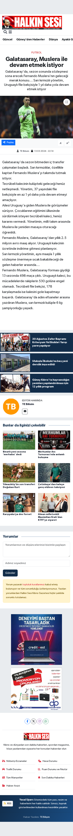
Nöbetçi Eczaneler (16, 761)
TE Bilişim (45, 817)
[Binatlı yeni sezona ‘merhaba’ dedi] (19, 439)
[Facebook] (27, 721)
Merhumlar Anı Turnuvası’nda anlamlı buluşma (51, 455)
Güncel (7, 39)
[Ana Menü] (10, 32)
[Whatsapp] (46, 721)
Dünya (53, 39)
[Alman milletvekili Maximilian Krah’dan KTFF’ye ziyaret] (54, 502)
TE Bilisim (24, 151)
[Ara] (5, 32)
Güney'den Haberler (30, 39)
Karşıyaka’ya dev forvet (17, 514)
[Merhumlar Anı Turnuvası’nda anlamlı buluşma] (54, 439)
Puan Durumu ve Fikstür (54, 769)
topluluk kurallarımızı (33, 584)
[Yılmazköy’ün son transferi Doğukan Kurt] (19, 472)
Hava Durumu (50, 761)
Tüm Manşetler (14, 777)
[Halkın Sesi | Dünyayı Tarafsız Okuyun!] (32, 22)
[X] (33, 721)
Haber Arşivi (13, 785)
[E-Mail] (25, 411)
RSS (9, 803)
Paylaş (10, 142)
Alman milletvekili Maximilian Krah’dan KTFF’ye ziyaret (50, 517)
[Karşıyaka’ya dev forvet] (19, 502)
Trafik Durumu (13, 769)
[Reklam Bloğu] (36, 639)
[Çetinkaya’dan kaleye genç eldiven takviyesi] (54, 472)
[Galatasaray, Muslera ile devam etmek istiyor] (36, 117)
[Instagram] (39, 721)
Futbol (36, 52)
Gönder (10, 573)
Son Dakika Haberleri (53, 777)
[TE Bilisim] (11, 406)
